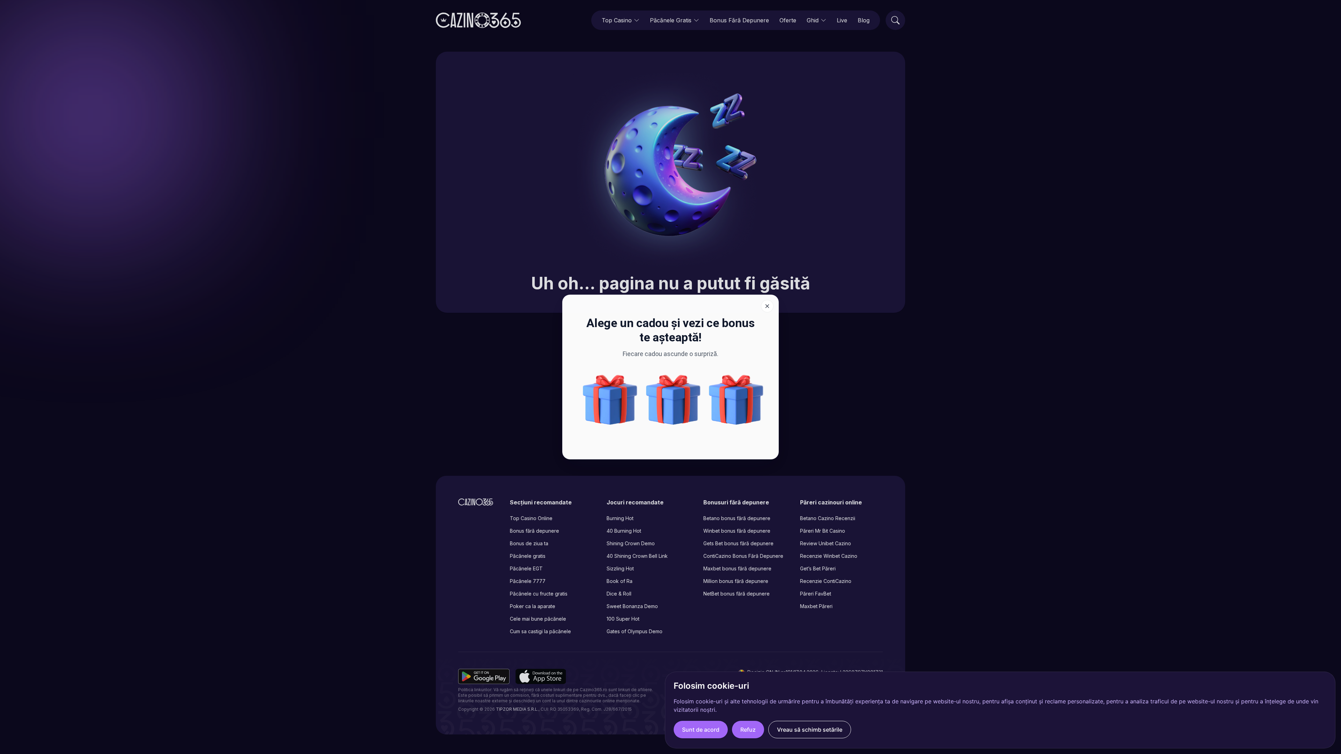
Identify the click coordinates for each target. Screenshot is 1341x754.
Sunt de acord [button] (700, 729)
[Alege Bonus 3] (610, 400)
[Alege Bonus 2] (673, 400)
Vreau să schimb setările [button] (809, 729)
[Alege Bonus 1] (736, 400)
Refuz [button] (748, 729)
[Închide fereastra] (767, 306)
